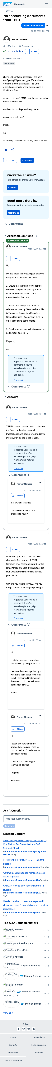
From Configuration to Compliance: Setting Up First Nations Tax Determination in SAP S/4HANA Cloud (25, 844)
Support (39, 1053)
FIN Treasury (9, 63)
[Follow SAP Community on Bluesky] (23, 1029)
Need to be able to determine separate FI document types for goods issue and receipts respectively (25, 905)
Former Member (20, 39)
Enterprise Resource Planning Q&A (22, 867)
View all (7, 1013)
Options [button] (47, 26)
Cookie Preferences (13, 1060)
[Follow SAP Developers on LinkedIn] (33, 1029)
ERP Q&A (9, 11)
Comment (27, 160)
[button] (27, 51)
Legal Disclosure (38, 1045)
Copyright (13, 1045)
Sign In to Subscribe (33, 25)
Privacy (13, 1037)
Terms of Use (39, 1037)
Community (19, 4)
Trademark (13, 1053)
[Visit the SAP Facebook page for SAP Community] (18, 1029)
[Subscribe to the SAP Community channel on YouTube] (28, 1029)
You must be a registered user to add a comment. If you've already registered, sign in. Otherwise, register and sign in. (25, 366)
